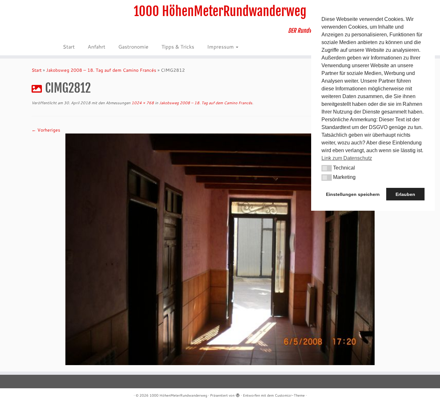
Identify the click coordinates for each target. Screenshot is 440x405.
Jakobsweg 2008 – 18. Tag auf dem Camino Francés (101, 70)
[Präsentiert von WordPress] (237, 394)
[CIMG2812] (220, 248)
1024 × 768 (142, 103)
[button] (326, 168)
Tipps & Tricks (177, 46)
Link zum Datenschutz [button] (346, 158)
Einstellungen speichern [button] (353, 194)
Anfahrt (96, 46)
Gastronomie (133, 46)
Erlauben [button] (405, 194)
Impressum (221, 46)
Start (69, 46)
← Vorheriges (46, 130)
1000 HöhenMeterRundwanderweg (220, 11)
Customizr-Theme (290, 395)
